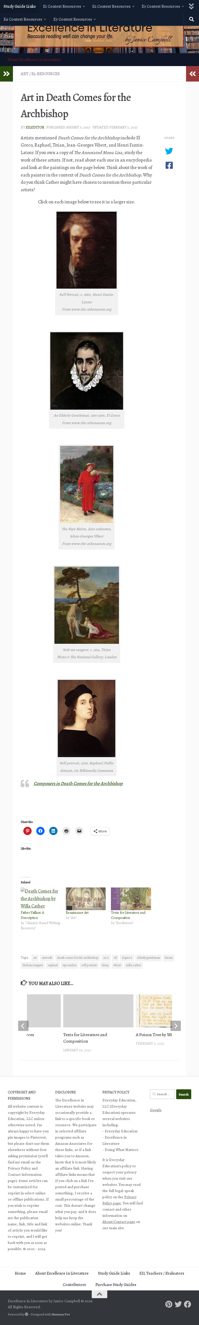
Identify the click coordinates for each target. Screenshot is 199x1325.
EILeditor (35, 127)
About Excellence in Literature (34, 59)
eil (115, 958)
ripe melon (69, 965)
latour (169, 958)
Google (156, 1110)
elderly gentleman (148, 958)
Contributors (74, 1285)
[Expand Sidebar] (6, 74)
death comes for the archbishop (77, 958)
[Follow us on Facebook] (187, 1304)
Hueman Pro (61, 1314)
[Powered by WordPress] (26, 1314)
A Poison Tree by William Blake (164, 1035)
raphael (53, 965)
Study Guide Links (20, 6)
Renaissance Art (77, 912)
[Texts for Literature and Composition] (131, 898)
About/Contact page (118, 1221)
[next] (175, 1026)
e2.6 (106, 958)
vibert (117, 965)
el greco (127, 958)
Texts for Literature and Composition (128, 915)
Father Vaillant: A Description (32, 915)
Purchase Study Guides (115, 1285)
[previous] (23, 1026)
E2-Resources (45, 74)
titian (105, 965)
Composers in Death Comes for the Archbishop (78, 783)
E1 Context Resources (62, 6)
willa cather (133, 965)
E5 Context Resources (72, 19)
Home (20, 1273)
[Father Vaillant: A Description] (41, 898)
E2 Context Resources (111, 6)
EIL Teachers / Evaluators (161, 1273)
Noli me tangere (33, 965)
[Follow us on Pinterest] (169, 1304)
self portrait (89, 965)
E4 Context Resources (23, 19)
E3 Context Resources (161, 6)
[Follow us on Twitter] (178, 1304)
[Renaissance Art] (86, 898)
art (35, 958)
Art (25, 74)
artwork (47, 958)
